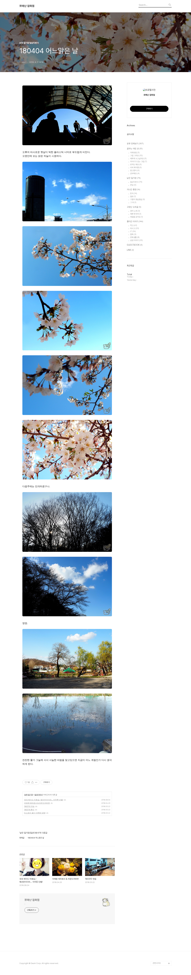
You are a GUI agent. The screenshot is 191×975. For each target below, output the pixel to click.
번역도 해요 (136, 164)
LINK (130, 250)
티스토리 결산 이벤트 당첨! (35, 813)
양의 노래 (135, 211)
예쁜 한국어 (135, 214)
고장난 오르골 (134, 207)
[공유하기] (32, 782)
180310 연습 (29, 806)
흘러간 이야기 (135, 221)
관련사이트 (157, 963)
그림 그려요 (136, 155)
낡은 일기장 (28, 795)
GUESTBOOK (135, 245)
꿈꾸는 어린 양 (135, 148)
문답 (133, 185)
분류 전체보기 (135, 143)
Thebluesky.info (160, 958)
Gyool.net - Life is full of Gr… (162, 922)
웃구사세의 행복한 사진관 (161, 932)
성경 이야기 (136, 240)
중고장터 (135, 170)
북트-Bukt (157, 939)
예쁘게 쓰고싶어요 (138, 158)
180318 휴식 (29, 809)
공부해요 (135, 173)
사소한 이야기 (158, 954)
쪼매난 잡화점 (26, 5)
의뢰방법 (135, 152)
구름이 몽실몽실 (137, 199)
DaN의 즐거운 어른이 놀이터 (162, 946)
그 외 (133, 202)
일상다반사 (38, 795)
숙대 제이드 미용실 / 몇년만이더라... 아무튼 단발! (43, 800)
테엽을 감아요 (136, 217)
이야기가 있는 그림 (138, 161)
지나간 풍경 (133, 189)
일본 (133, 196)
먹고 (133, 225)
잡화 (133, 234)
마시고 (134, 228)
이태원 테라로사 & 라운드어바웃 (37, 803)
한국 (133, 193)
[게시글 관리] (36, 782)
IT (133, 231)
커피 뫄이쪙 (136, 167)
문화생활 (135, 237)
